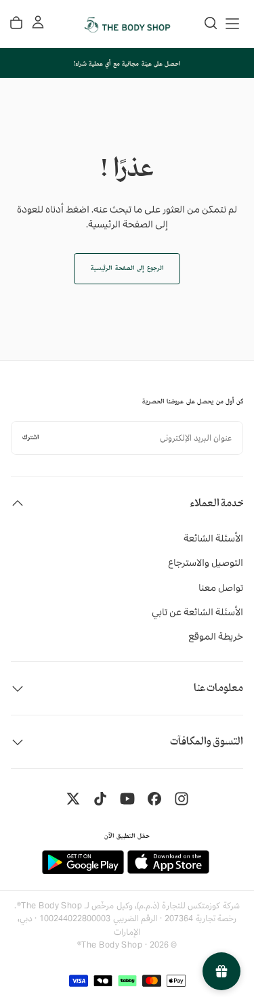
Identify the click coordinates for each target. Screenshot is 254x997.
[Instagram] (181, 799)
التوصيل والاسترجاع (205, 562)
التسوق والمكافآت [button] (206, 741)
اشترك (30, 438)
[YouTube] (127, 799)
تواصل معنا (220, 587)
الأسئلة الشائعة (213, 538)
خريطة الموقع (215, 636)
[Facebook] (154, 799)
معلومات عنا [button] (218, 688)
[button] (232, 24)
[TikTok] (100, 799)
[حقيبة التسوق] (16, 23)
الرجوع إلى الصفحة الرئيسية (127, 268)
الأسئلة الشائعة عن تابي (197, 612)
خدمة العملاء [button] (216, 503)
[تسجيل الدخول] (38, 22)
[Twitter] (73, 799)
